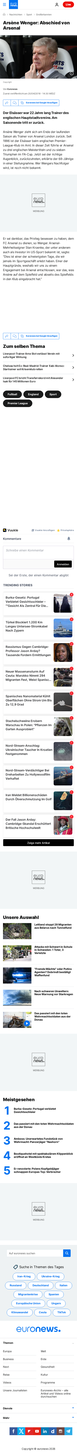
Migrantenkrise (28, 1294)
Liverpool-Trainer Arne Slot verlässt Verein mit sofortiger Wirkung (31, 355)
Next (6, 1366)
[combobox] (39, 1253)
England (33, 394)
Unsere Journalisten (15, 1390)
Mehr (6, 1417)
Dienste (7, 1408)
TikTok (61, 1312)
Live (68, 4)
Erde (43, 1359)
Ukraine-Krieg (50, 1276)
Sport (29, 14)
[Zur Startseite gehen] (13, 4)
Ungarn (56, 1303)
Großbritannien (44, 14)
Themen (8, 1342)
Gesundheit (48, 1366)
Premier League (18, 403)
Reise (6, 1374)
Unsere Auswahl (21, 917)
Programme (48, 1382)
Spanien (54, 1294)
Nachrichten (15, 14)
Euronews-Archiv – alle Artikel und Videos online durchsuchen (56, 1393)
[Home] (4, 14)
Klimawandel (19, 1312)
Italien (63, 1285)
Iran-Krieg (24, 1276)
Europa (7, 1351)
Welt (43, 1351)
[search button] (67, 1253)
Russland (16, 1285)
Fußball (12, 394)
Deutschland (41, 1285)
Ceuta (43, 1312)
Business (8, 1359)
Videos (7, 1382)
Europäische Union (28, 1303)
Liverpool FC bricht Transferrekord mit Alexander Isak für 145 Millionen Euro (33, 379)
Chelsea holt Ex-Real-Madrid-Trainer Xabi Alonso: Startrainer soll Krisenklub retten (33, 367)
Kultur (44, 1374)
